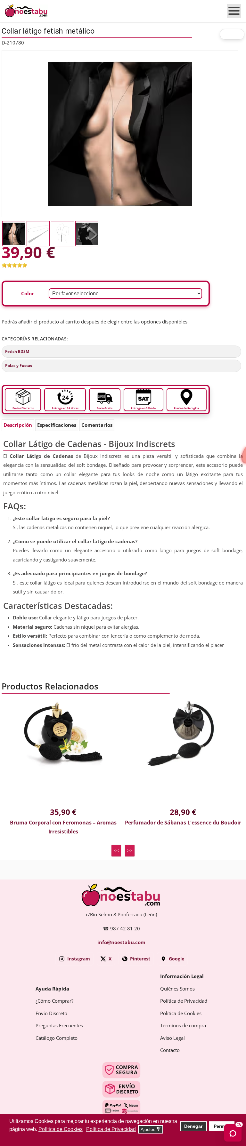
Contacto (170, 1050)
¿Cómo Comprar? (54, 1001)
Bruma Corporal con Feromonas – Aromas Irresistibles (63, 827)
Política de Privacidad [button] (111, 1129)
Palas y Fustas (18, 365)
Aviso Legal (172, 1038)
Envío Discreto (51, 1013)
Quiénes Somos (177, 989)
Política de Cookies (180, 1013)
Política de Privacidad (183, 1001)
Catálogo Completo (57, 1038)
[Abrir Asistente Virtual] (233, 1133)
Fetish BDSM (17, 351)
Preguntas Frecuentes (59, 1026)
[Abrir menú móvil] (234, 11)
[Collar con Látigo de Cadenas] (120, 133)
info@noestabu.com (121, 942)
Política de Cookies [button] (60, 1129)
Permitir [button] (222, 1126)
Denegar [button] (193, 1126)
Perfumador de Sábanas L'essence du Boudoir (183, 823)
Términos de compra (183, 1026)
